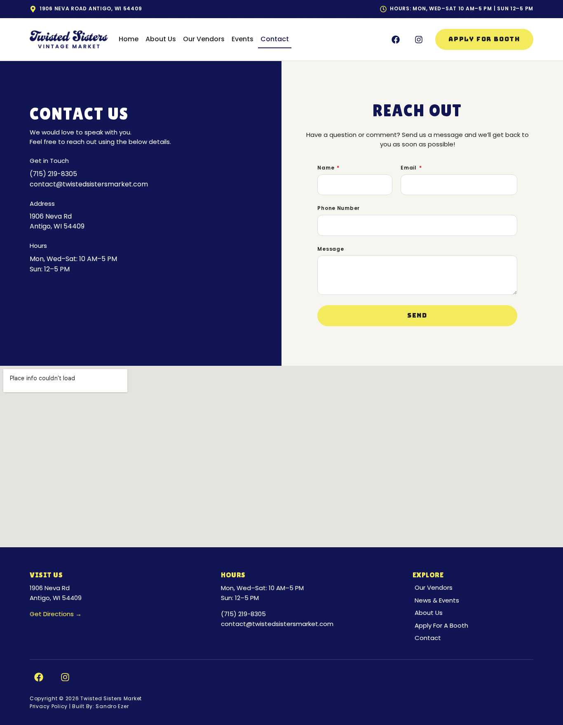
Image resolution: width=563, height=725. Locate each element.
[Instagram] (419, 39)
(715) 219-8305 (243, 614)
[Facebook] (395, 39)
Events (242, 39)
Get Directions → (56, 614)
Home (128, 39)
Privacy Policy (49, 706)
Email (409, 168)
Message (330, 249)
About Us (160, 39)
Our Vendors (204, 39)
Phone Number (338, 208)
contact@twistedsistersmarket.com (277, 623)
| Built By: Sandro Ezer (98, 706)
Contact (274, 39)
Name (326, 168)
